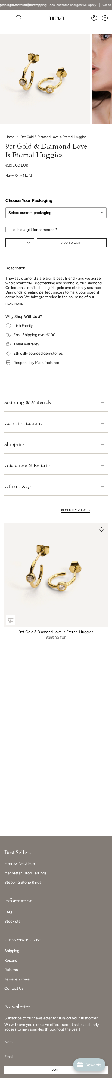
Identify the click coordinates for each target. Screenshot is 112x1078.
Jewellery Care (17, 979)
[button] (18, 18)
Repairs (10, 960)
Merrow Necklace (19, 863)
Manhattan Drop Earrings (25, 873)
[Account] (94, 18)
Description (15, 268)
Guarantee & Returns (27, 465)
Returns (11, 969)
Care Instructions (23, 423)
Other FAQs (18, 486)
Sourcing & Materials (27, 402)
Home (9, 137)
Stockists (12, 921)
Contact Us (14, 988)
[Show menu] (7, 18)
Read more (14, 304)
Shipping (14, 444)
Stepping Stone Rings (22, 882)
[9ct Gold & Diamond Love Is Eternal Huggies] (56, 575)
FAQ (8, 912)
